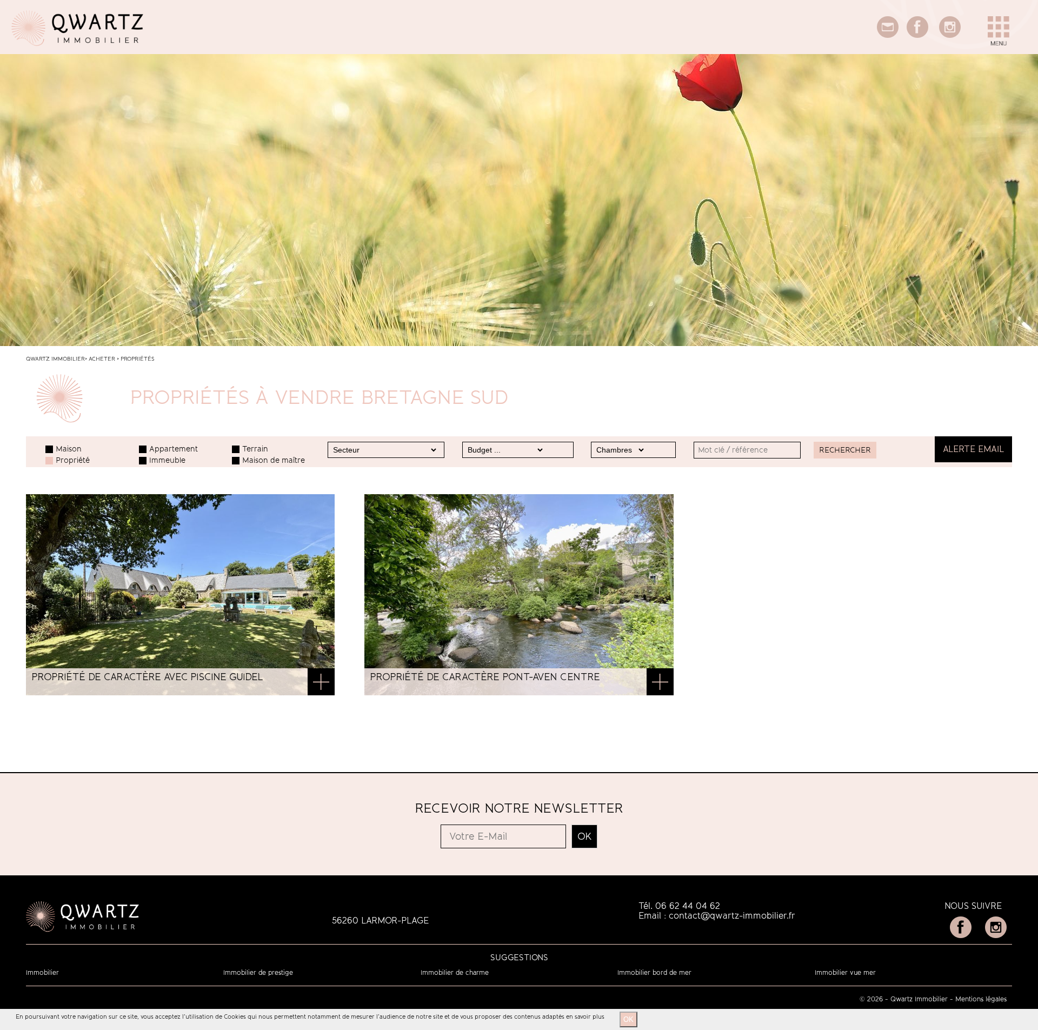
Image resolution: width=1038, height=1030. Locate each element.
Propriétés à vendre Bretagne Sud (319, 397)
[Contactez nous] (888, 35)
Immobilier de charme (455, 972)
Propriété (73, 460)
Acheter (102, 358)
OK (628, 1019)
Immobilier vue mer (845, 972)
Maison (69, 449)
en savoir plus (585, 1016)
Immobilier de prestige (258, 972)
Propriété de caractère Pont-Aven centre (485, 677)
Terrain (255, 449)
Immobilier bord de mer (654, 972)
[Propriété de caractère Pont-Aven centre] (660, 682)
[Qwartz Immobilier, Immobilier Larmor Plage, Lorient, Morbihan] (78, 51)
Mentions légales (981, 999)
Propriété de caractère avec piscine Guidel (147, 677)
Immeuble (167, 460)
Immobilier (42, 972)
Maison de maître (273, 460)
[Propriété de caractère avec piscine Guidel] (321, 682)
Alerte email (973, 449)
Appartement (173, 449)
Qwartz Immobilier (55, 358)
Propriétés (138, 358)
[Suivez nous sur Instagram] (950, 35)
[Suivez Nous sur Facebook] (917, 35)
